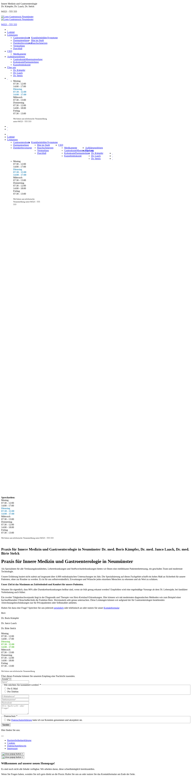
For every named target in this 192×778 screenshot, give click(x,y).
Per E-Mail (12, 688)
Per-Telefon (12, 691)
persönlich (59, 608)
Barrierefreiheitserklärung (19, 740)
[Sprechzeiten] (7, 78)
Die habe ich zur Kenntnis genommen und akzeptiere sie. (44, 720)
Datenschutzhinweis (16, 745)
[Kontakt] (7, 129)
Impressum (12, 748)
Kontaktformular (111, 608)
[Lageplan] (7, 126)
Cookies (11, 743)
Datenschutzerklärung (21, 720)
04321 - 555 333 (9, 24)
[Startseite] (7, 29)
